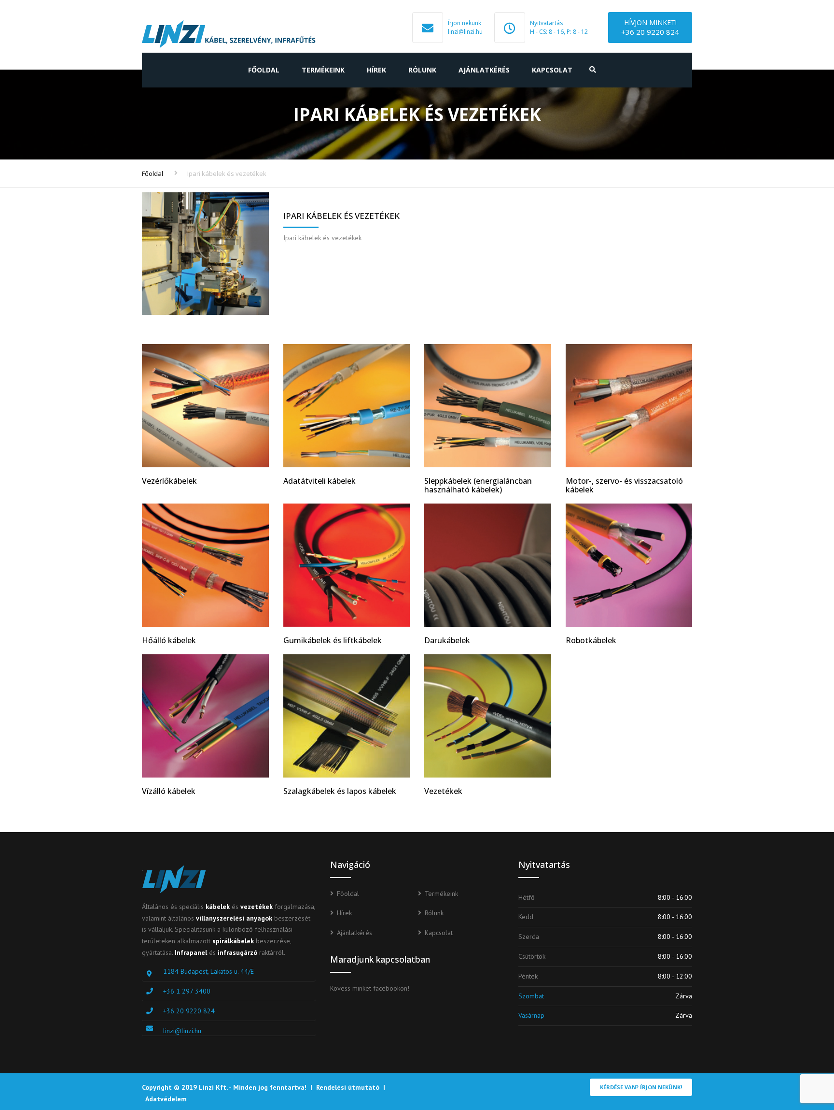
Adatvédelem (166, 1099)
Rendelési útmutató (347, 1087)
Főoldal (263, 69)
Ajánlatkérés (484, 69)
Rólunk (422, 69)
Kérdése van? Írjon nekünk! (641, 1087)
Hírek (376, 69)
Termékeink (323, 69)
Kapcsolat (552, 69)
